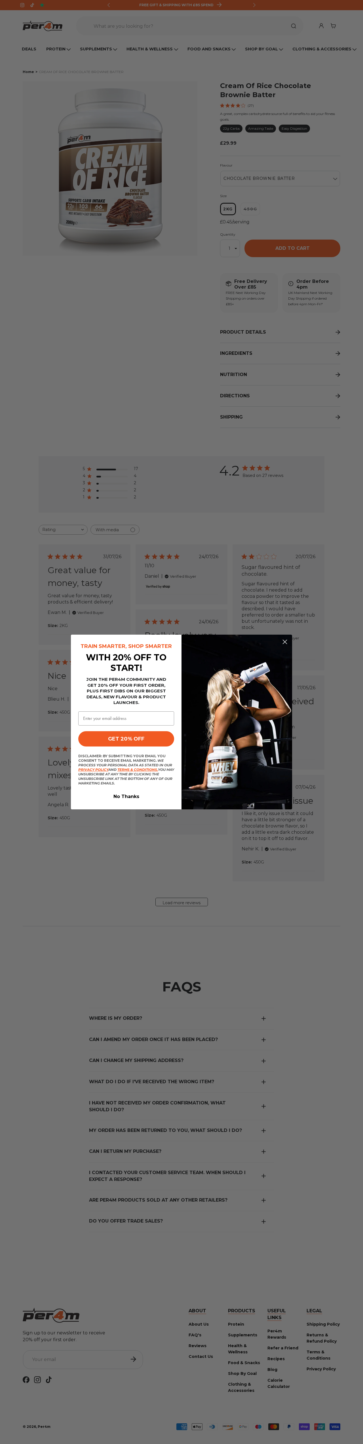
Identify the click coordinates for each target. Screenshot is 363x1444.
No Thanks (126, 796)
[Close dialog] (285, 642)
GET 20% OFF (126, 739)
